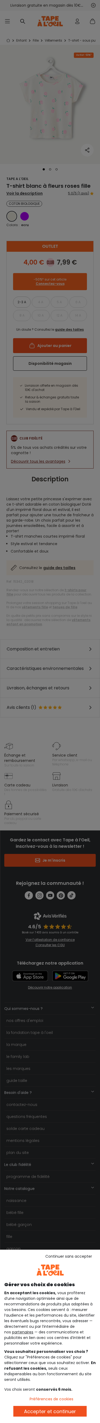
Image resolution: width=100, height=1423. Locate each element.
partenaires (22, 1332)
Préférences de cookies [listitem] (51, 1399)
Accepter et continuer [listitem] (50, 1411)
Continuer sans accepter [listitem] (68, 1256)
